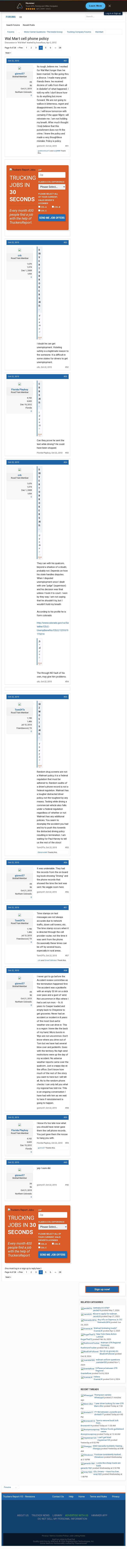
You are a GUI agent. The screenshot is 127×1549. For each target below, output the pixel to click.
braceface (40, 42)
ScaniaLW (98, 1331)
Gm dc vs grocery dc (109, 1351)
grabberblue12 (44, 151)
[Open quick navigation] (117, 32)
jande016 (97, 1310)
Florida (29, 408)
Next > (8, 53)
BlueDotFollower (107, 1354)
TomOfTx (20, 709)
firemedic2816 (104, 1322)
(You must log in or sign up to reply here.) (23, 1268)
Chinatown (99, 1457)
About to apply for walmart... (105, 1314)
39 (31, 82)
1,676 (29, 264)
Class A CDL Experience (51, 182)
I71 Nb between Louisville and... (108, 1412)
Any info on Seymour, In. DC (110, 1319)
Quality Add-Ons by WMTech (63, 1541)
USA (30, 274)
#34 (65, 462)
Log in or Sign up (113, 13)
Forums (11, 17)
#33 (65, 376)
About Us (23, 1515)
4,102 (29, 398)
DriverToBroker (51, 960)
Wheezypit (99, 1397)
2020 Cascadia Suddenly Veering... (108, 1446)
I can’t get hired (104, 1437)
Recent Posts (29, 25)
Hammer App (99, 1515)
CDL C (43, 210)
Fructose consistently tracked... (108, 1454)
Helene (97, 1377)
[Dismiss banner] (109, 5)
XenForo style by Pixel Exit (63, 1539)
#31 (65, 61)
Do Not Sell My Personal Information (62, 1519)
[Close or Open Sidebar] (114, 32)
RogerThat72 (86, 1339)
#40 (65, 1162)
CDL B (57, 207)
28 (60, 48)
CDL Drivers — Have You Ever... (106, 1471)
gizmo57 (19, 73)
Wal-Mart (22, 42)
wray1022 (97, 1474)
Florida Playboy (19, 389)
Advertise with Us (76, 1515)
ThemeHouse (81, 1543)
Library (57, 1515)
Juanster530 (101, 1362)
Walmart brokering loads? (105, 1328)
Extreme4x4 (42, 852)
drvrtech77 (99, 1414)
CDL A (43, 207)
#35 (65, 697)
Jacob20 (97, 1316)
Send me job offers (52, 217)
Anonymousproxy (88, 1434)
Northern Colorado (23, 92)
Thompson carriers (102, 1395)
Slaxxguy (97, 1448)
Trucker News (41, 1515)
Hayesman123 (104, 1440)
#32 (65, 242)
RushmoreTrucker (88, 1348)
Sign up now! (102, 1289)
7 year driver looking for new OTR (109, 1403)
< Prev (20, 48)
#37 (65, 907)
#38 (65, 970)
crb (20, 255)
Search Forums (13, 25)
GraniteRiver (86, 1373)
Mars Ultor (98, 1406)
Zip (40, 170)
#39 (65, 1117)
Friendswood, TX (24, 728)
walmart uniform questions (108, 1359)
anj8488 (57, 151)
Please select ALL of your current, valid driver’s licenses (48, 198)
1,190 (29, 718)
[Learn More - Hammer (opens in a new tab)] (63, 6)
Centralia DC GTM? (101, 1308)
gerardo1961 (86, 1468)
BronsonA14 (86, 1425)
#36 (65, 862)
